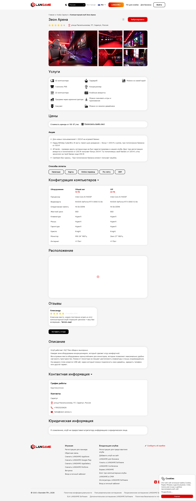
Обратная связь (71, 453)
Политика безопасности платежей (150, 496)
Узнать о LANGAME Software (111, 462)
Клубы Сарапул (62, 15)
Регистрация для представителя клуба (113, 450)
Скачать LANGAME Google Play (78, 460)
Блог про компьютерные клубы (113, 473)
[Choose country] (66, 5)
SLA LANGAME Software (77, 496)
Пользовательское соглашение (108, 492)
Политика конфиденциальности (78, 492)
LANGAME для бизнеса (109, 459)
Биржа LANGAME (106, 469)
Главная (51, 15)
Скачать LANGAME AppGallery (78, 463)
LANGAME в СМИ (106, 476)
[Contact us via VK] (155, 482)
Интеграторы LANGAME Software (113, 480)
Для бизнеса (146, 5)
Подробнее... (167, 492)
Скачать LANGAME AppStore (77, 456)
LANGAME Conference (108, 466)
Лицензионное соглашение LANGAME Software (144, 492)
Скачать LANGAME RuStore (76, 467)
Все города (91, 5)
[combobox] (77, 5)
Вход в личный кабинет (75, 474)
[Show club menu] (123, 19)
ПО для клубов (132, 5)
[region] (98, 215)
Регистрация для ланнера (76, 449)
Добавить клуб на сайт (109, 455)
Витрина (68, 470)
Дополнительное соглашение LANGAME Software (111, 496)
